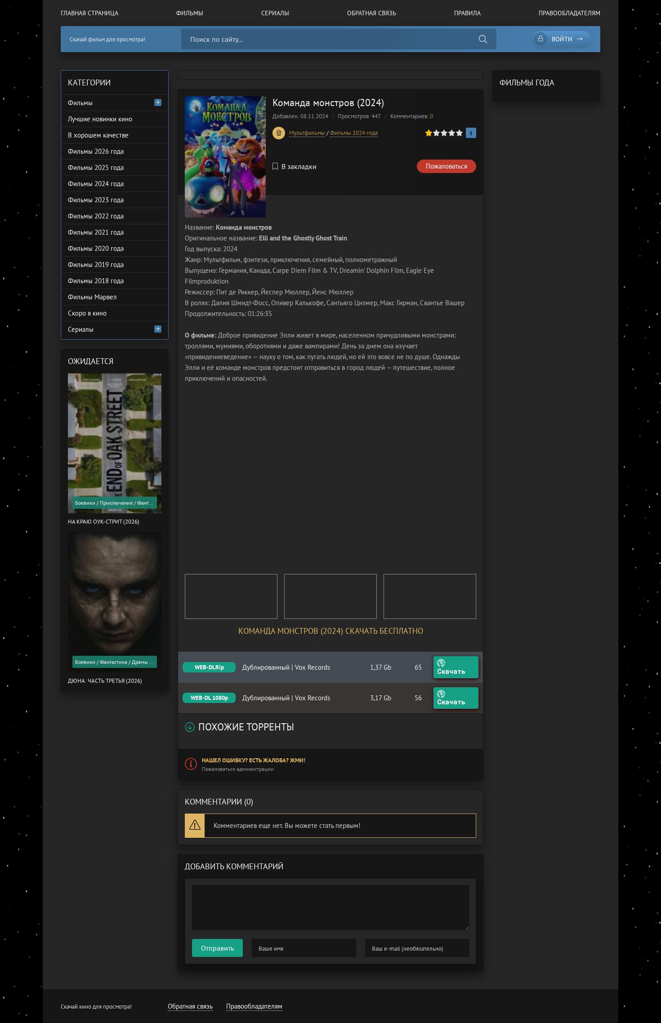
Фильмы (189, 13)
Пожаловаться (446, 166)
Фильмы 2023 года (96, 200)
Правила (467, 13)
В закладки (299, 166)
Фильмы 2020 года (96, 248)
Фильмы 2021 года (96, 232)
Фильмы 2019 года (96, 264)
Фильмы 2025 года (96, 167)
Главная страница (89, 13)
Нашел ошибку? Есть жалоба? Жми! (253, 760)
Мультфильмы (307, 133)
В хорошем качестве (98, 135)
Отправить (217, 947)
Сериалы (275, 13)
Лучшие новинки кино (100, 119)
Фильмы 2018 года (96, 280)
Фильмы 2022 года (96, 216)
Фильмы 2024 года (354, 133)
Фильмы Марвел (92, 297)
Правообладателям (569, 13)
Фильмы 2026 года (96, 151)
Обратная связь (371, 13)
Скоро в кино (87, 313)
